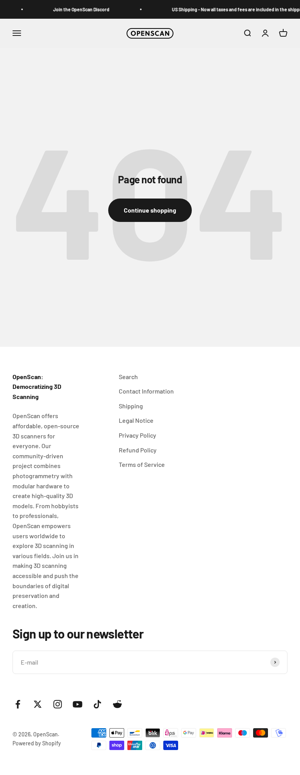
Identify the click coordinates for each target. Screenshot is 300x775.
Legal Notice (136, 420)
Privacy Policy (137, 435)
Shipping (131, 406)
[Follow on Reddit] (117, 704)
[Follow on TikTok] (97, 704)
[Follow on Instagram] (57, 704)
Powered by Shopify (36, 743)
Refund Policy (138, 450)
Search (128, 376)
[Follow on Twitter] (37, 704)
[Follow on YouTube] (77, 704)
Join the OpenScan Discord (79, 9)
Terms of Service (142, 464)
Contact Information (146, 391)
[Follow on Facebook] (17, 704)
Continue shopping (150, 210)
